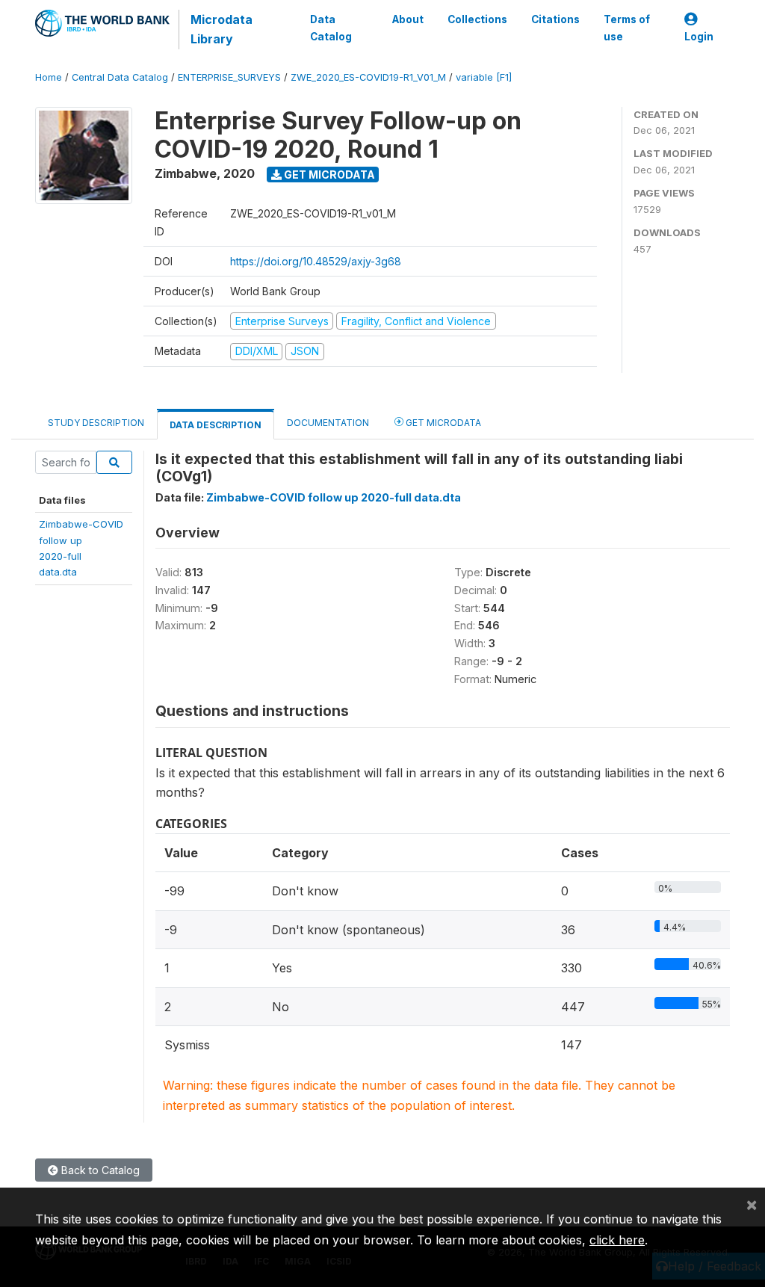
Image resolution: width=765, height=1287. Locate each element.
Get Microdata (328, 174)
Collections (477, 19)
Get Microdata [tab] (442, 422)
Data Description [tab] (215, 424)
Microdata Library (222, 29)
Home (48, 77)
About (408, 19)
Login (698, 37)
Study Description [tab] (96, 422)
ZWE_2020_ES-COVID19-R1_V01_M (368, 77)
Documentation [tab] (328, 422)
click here (617, 1239)
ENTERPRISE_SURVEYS (229, 77)
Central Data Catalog (120, 77)
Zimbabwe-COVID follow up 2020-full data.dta (333, 497)
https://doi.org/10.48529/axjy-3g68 (315, 261)
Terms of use (627, 27)
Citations (555, 19)
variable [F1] (484, 77)
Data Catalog (331, 27)
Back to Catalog (99, 1170)
